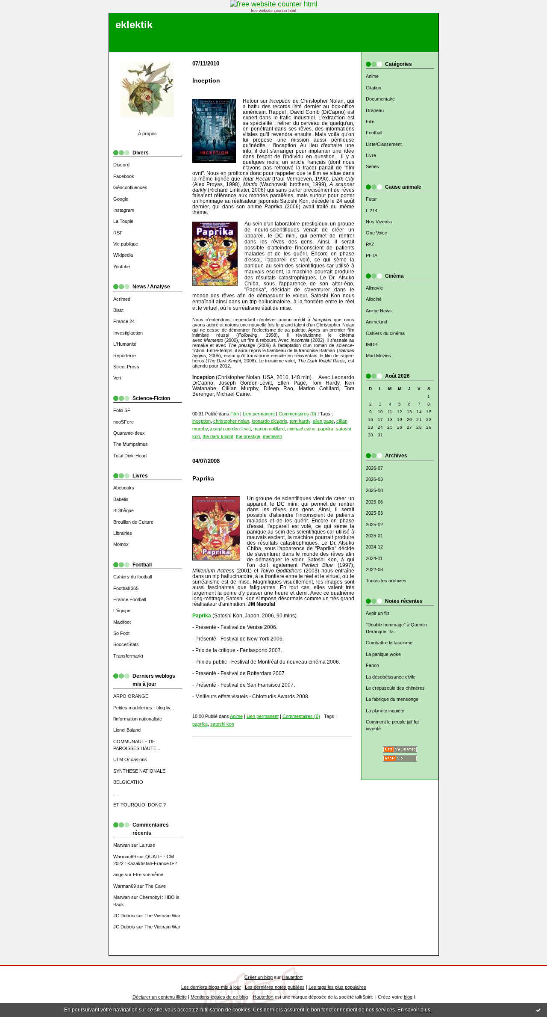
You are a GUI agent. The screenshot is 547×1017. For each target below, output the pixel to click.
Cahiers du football (132, 576)
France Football (129, 599)
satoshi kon (222, 723)
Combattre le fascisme (389, 642)
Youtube (121, 266)
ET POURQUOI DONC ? (139, 804)
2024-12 (374, 546)
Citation (373, 87)
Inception (206, 80)
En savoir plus (413, 1010)
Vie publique (125, 243)
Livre (371, 155)
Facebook (123, 176)
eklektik (134, 24)
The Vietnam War (162, 915)
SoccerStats (126, 644)
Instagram (123, 210)
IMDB (371, 344)
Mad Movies (378, 355)
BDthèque (123, 510)
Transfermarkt (128, 655)
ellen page (323, 421)
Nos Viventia (379, 221)
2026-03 (374, 479)
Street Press (126, 366)
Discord (121, 164)
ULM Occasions (130, 759)
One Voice (376, 232)
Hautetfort (292, 977)
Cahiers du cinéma (385, 333)
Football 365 (125, 588)
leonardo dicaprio (269, 421)
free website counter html (273, 11)
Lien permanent (259, 413)
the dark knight (218, 436)
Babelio (120, 499)
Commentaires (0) (297, 413)
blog (408, 996)
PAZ (370, 244)
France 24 (124, 321)
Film (370, 121)
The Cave (155, 886)
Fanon (372, 665)
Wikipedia (123, 255)
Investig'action (128, 332)
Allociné (374, 299)
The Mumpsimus (130, 444)
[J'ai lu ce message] (538, 1009)
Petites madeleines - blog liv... (143, 707)
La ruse (147, 845)
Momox (121, 544)
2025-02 (374, 524)
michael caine (301, 428)
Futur (371, 199)
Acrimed (121, 299)
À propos (147, 133)
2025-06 (374, 501)
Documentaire (380, 98)
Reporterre (124, 355)
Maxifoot (122, 622)
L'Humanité (124, 344)
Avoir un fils (378, 613)
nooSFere (123, 421)
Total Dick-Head (130, 455)
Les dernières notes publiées (275, 987)
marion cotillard (269, 428)
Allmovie (374, 288)
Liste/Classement (384, 144)
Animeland (376, 321)
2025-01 (374, 535)
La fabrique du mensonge (392, 699)
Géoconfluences (130, 187)
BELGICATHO (128, 782)
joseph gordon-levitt (230, 428)
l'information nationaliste (137, 718)
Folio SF (121, 410)
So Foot (121, 633)
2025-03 (374, 513)
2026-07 (374, 468)
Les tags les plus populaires (337, 987)
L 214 (371, 210)
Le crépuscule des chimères (395, 688)
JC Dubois (124, 915)
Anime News (379, 310)
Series (372, 166)
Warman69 (124, 856)
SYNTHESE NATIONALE (139, 771)
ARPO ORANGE (130, 696)
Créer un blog (258, 977)
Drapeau (375, 110)
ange (118, 874)
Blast (118, 310)
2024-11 (374, 558)
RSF (118, 232)
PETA (371, 255)
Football (374, 132)
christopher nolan (231, 421)
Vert (117, 377)
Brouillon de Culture (133, 522)
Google (120, 199)
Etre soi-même (148, 874)
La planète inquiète (385, 710)
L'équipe (121, 610)
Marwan (121, 845)
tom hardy (300, 421)
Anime (372, 76)
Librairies (122, 533)
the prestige (248, 436)
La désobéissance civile (390, 676)
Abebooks (123, 487)
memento (272, 436)
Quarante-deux (129, 433)
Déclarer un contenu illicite (159, 996)
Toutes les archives (386, 580)
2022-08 (374, 569)
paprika (325, 428)
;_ (115, 793)
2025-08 (374, 490)
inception (201, 421)
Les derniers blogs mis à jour (211, 987)
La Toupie (123, 221)
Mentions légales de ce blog (219, 996)
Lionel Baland (127, 729)
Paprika (203, 478)
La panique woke (383, 654)
